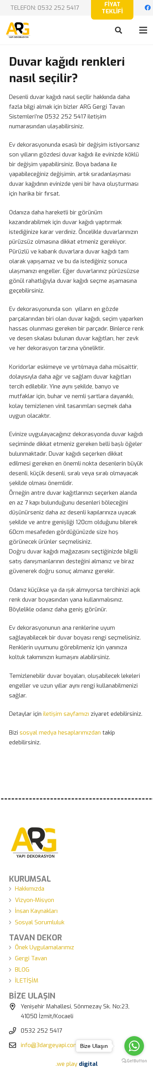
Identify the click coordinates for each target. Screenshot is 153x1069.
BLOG (22, 970)
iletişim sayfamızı (66, 714)
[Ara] (118, 30)
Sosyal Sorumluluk (39, 922)
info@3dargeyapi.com (49, 1045)
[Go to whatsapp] (134, 1046)
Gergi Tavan (31, 958)
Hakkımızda (29, 889)
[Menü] (143, 30)
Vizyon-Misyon (34, 900)
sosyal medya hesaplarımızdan (60, 733)
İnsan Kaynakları (36, 911)
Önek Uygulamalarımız (44, 947)
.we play (77, 1064)
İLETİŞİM (26, 981)
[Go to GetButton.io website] (134, 1061)
